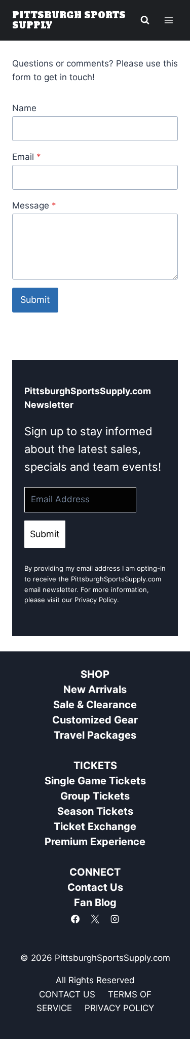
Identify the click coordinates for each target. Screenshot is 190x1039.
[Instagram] (115, 918)
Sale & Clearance (95, 705)
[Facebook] (75, 918)
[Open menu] (168, 20)
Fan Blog (95, 902)
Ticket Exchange (95, 826)
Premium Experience (95, 842)
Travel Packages (95, 735)
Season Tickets (95, 811)
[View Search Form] (145, 20)
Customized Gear (95, 720)
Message (34, 205)
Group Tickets (95, 796)
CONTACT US (67, 994)
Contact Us (95, 887)
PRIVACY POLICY (119, 1008)
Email (26, 157)
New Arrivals (95, 689)
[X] (95, 918)
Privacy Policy (95, 600)
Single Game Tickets (95, 781)
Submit (35, 299)
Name (24, 108)
